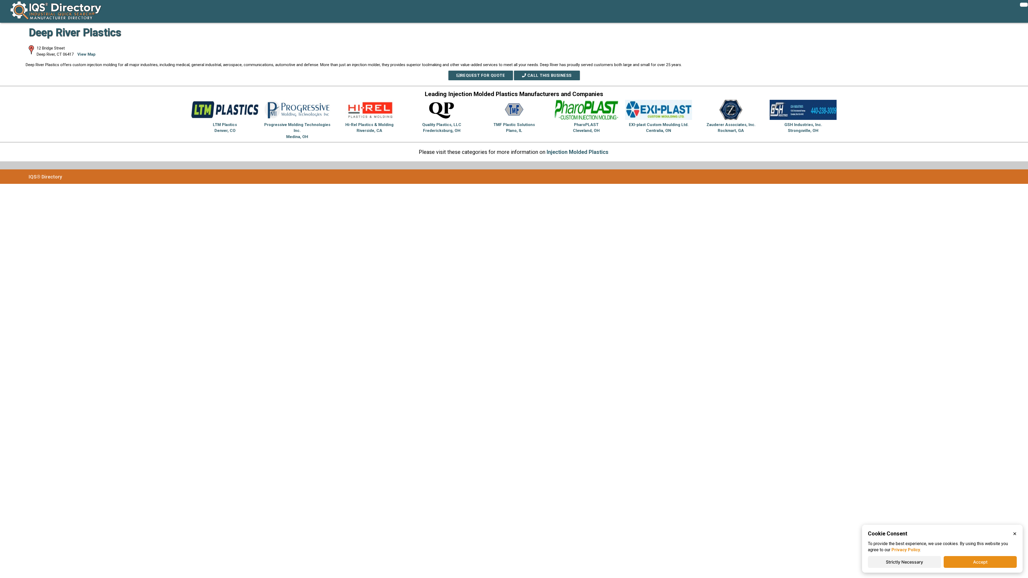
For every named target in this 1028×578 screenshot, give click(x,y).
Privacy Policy (905, 549)
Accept (980, 562)
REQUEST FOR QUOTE (482, 75)
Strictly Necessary (904, 562)
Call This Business (549, 75)
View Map (86, 54)
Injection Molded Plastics (578, 152)
